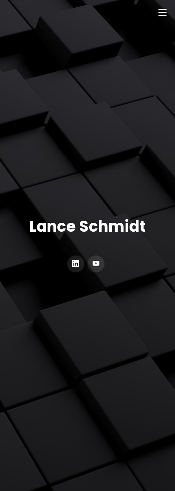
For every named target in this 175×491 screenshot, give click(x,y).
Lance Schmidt (87, 226)
